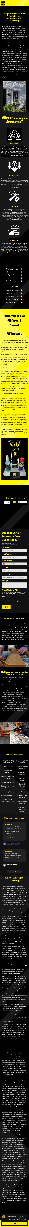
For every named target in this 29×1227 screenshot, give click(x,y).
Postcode (5, 567)
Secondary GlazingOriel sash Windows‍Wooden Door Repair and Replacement (8, 796)
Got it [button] (14, 1223)
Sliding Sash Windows (22, 779)
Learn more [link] (23, 1219)
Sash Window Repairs (7, 771)
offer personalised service (17, 246)
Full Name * (6, 547)
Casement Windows (22, 773)
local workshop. (19, 243)
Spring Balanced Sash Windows (22, 791)
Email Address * (7, 554)
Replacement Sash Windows (7, 777)
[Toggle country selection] (4, 564)
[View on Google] (4, 865)
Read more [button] (8, 859)
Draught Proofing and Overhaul (8, 762)
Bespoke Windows (8, 782)
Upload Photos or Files (10, 590)
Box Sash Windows (22, 785)
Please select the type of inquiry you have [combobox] (13, 577)
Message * (5, 581)
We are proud (5, 243)
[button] (25, 3)
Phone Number (7, 561)
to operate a (12, 243)
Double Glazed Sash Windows (8, 787)
